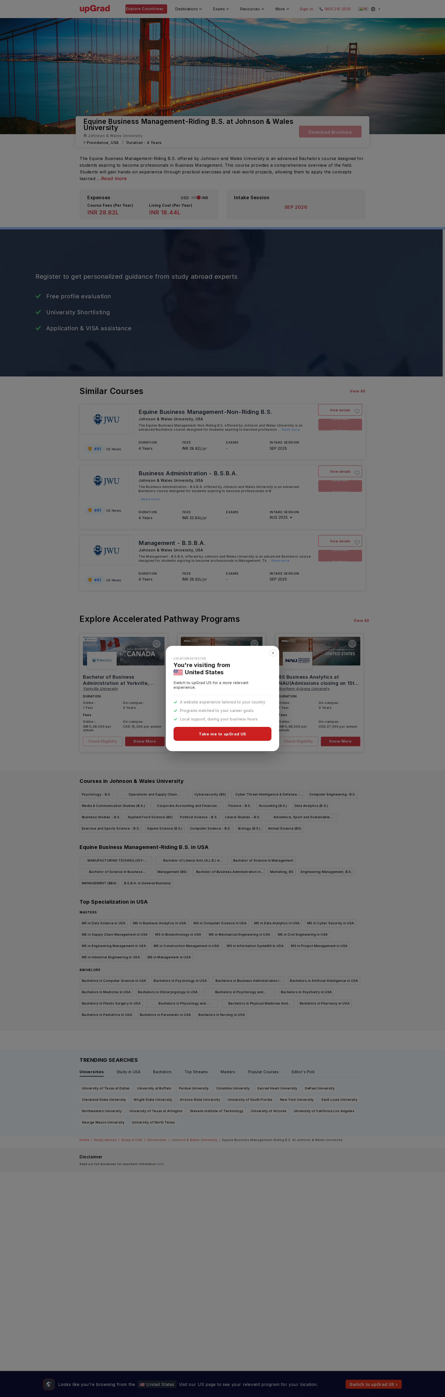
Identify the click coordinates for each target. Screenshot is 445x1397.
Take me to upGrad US (222, 734)
